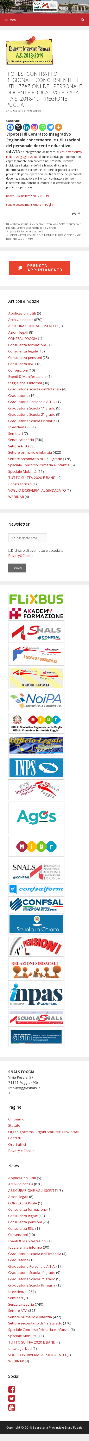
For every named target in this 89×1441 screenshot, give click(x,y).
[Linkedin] (26, 127)
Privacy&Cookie (20, 555)
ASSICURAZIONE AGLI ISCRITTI (33, 325)
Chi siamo (16, 1119)
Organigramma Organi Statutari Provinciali (43, 1131)
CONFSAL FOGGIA (22, 338)
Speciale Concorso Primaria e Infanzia (39, 465)
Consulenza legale (23, 351)
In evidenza (36, 224)
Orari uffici (17, 1144)
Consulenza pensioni (25, 357)
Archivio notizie (19, 224)
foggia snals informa (25, 382)
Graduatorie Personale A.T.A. (32, 401)
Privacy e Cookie (21, 1150)
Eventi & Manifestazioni (27, 376)
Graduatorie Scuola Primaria (32, 420)
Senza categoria (21, 439)
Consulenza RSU (21, 363)
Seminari (15, 433)
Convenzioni (18, 370)
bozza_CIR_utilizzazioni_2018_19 (27, 196)
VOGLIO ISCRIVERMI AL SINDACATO (37, 490)
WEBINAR (16, 496)
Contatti (14, 1138)
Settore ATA (51, 224)
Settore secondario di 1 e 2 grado (37, 227)
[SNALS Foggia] (44, 6)
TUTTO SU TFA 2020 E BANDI (32, 477)
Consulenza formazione (27, 345)
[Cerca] (83, 19)
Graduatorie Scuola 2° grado (31, 414)
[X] (18, 127)
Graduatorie (18, 395)
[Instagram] (34, 127)
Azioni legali (18, 332)
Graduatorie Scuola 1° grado (31, 408)
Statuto (14, 1125)
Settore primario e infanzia (30, 452)
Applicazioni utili (22, 313)
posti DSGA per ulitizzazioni (26, 231)
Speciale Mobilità (22, 471)
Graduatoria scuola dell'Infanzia (34, 389)
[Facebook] (10, 127)
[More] (58, 127)
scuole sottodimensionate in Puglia (29, 205)
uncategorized (20, 484)
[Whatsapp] (42, 127)
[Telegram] (50, 127)
